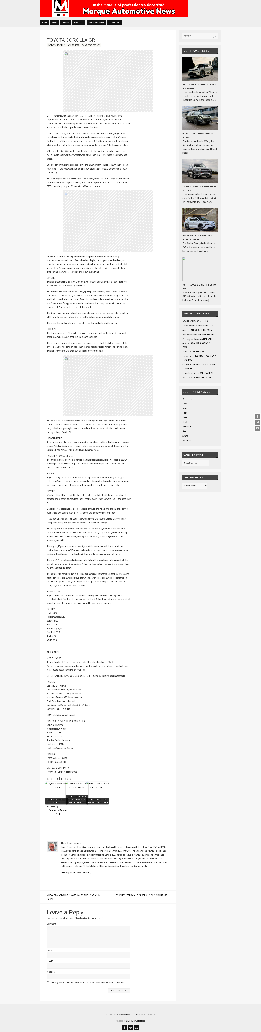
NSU (184, 417)
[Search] (214, 36)
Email (50, 961)
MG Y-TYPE (206, 377)
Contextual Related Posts (58, 812)
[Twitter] (257, 422)
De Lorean (187, 399)
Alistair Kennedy (190, 377)
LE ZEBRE (204, 320)
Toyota (96, 45)
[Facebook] (257, 416)
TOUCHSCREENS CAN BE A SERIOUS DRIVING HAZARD (142, 895)
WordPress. (140, 1021)
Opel (184, 422)
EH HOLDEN (198, 351)
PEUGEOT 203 (207, 325)
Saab (184, 431)
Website (51, 971)
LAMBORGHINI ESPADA (201, 330)
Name (50, 950)
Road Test (87, 45)
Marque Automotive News (125, 1014)
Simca (185, 435)
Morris (185, 408)
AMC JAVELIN (206, 373)
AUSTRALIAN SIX (206, 334)
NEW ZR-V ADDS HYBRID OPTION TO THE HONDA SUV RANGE (73, 897)
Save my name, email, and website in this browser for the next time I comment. (87, 982)
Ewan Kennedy (58, 45)
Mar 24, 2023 (73, 45)
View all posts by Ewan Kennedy (77, 872)
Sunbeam (186, 440)
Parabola (130, 1021)
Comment (52, 923)
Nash (184, 412)
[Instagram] (257, 428)
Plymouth (187, 426)
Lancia (185, 403)
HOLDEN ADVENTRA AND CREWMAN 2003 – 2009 (198, 343)
